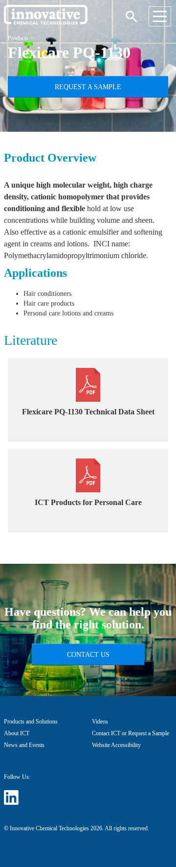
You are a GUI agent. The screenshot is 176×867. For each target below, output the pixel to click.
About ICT (16, 733)
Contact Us (88, 654)
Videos (100, 721)
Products (18, 38)
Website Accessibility (116, 745)
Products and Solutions (31, 721)
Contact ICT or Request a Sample (130, 733)
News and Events (24, 745)
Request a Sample (88, 87)
